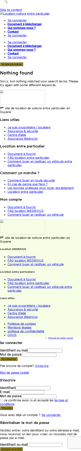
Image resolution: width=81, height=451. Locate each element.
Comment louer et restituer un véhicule (36, 214)
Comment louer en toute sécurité (31, 180)
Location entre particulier (26, 192)
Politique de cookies (22, 324)
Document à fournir (22, 154)
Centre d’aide (17, 135)
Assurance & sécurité (23, 131)
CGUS (12, 335)
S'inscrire (42, 366)
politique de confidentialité (26, 331)
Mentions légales (19, 327)
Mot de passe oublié (14, 372)
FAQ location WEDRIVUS (26, 211)
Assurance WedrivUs (23, 138)
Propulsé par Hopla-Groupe (60, 338)
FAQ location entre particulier (29, 157)
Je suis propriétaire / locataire (29, 127)
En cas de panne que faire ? (28, 184)
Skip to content (11, 10)
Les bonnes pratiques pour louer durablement (41, 188)
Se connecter (51, 415)
